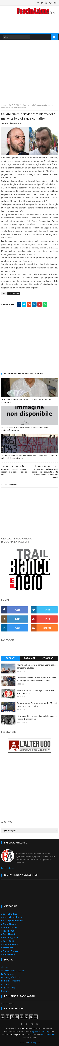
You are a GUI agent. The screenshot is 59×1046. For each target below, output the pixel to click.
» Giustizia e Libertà (11, 917)
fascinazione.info (48, 1034)
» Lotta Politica (9, 914)
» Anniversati (8, 954)
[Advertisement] (29, 71)
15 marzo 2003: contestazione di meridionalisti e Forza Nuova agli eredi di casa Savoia (29, 456)
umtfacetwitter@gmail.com (13, 1034)
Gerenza (5, 984)
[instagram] (55, 2)
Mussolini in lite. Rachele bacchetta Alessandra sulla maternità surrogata (24, 428)
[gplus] (50, 2)
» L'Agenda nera (9, 944)
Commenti (48, 658)
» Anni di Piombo (9, 951)
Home (3, 105)
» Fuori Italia (7, 940)
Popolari (29, 658)
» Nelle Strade (8, 924)
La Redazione (7, 974)
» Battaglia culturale (12, 920)
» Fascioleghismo (10, 937)
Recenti (10, 658)
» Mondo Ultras (9, 927)
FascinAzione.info (28, 1028)
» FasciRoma (7, 930)
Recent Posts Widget (7, 1004)
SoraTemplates (34, 1042)
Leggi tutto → (7, 868)
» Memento (7, 947)
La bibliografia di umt (11, 977)
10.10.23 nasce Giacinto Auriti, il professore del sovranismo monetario (27, 400)
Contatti (5, 991)
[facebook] (38, 2)
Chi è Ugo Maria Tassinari (13, 970)
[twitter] (42, 2)
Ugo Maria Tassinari (40, 1031)
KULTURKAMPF (14, 105)
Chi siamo (5, 967)
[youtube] (46, 2)
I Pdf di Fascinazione (10, 980)
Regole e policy (8, 987)
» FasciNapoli (8, 934)
